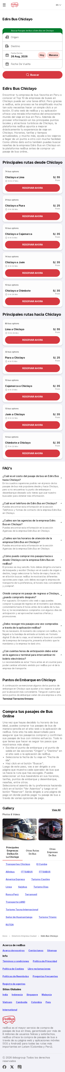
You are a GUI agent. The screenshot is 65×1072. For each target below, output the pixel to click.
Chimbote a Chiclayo (18, 442)
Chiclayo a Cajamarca (18, 234)
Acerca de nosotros (14, 950)
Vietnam (7, 1002)
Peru (48, 1002)
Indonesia (17, 994)
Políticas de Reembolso (16, 976)
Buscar (34, 74)
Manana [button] (53, 55)
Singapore (32, 994)
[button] (32, 37)
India (5, 994)
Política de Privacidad (45, 961)
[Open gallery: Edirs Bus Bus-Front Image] (20, 829)
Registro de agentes (14, 984)
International (10, 1009)
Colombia (36, 1002)
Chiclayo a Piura (15, 205)
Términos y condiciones (16, 961)
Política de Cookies (13, 968)
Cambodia (21, 1002)
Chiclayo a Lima (14, 177)
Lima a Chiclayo (14, 329)
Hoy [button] (42, 55)
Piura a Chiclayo (15, 357)
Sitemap (52, 950)
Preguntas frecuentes (45, 976)
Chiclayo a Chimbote (18, 290)
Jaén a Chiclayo (15, 414)
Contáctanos (35, 950)
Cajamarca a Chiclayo (18, 386)
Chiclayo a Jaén (15, 262)
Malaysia (47, 994)
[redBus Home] (15, 5)
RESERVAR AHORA (32, 188)
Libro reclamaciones (39, 968)
